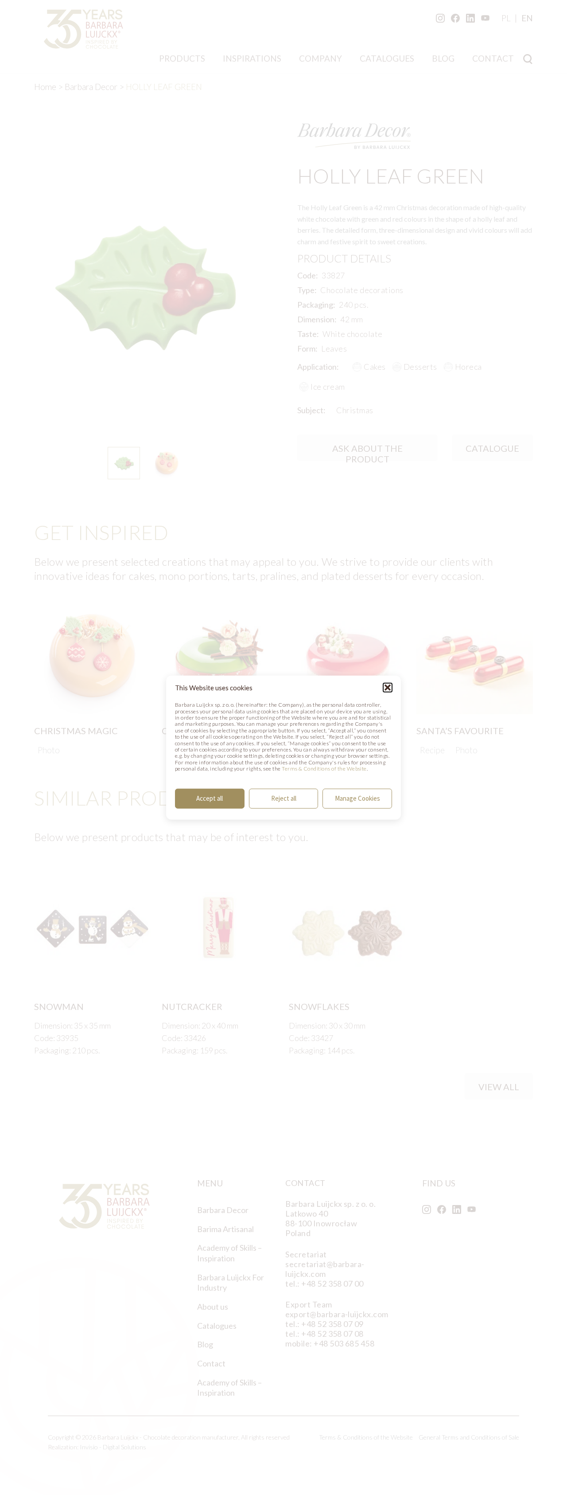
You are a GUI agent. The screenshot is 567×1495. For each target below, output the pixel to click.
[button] (387, 687)
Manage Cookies (357, 798)
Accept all (209, 798)
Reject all (283, 798)
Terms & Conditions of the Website (324, 768)
